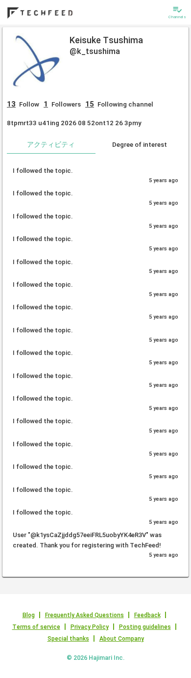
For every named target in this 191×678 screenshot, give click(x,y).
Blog (29, 615)
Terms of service (36, 627)
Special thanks (68, 638)
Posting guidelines (145, 627)
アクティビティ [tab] (51, 144)
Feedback (147, 615)
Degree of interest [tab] (139, 144)
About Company (121, 638)
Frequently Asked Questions (84, 615)
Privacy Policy (90, 627)
